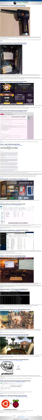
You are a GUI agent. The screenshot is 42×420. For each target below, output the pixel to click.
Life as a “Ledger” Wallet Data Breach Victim (10, 144)
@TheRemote (22, 417)
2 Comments (16, 6)
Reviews (25, 6)
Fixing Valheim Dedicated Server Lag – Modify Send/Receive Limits (15, 309)
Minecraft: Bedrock (25, 335)
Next (38, 415)
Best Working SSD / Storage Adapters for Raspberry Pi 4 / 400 (14, 179)
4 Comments (16, 290)
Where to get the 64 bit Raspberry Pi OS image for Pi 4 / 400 (13, 110)
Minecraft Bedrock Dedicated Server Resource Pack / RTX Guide (14, 334)
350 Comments (18, 396)
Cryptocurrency (21, 82)
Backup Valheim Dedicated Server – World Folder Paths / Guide (14, 230)
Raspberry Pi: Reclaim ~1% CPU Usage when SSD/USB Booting (14, 289)
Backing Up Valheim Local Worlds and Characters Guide (12, 204)
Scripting (21, 360)
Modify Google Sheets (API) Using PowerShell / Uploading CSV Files (15, 380)
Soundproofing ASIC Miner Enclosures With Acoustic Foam (13, 43)
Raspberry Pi (22, 111)
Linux (19, 111)
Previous (14, 415)
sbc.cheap (26, 0)
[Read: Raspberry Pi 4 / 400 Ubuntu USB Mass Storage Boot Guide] (10, 403)
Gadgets (19, 6)
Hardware (22, 6)
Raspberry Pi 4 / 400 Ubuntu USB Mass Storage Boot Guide (13, 395)
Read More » (1, 41)
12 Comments (18, 310)
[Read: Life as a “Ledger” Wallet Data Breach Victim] (9, 158)
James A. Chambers (23, 2)
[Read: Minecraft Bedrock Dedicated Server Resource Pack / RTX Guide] (17, 345)
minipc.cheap (33, 0)
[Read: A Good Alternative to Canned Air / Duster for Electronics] (15, 21)
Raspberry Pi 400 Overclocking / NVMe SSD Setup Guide (13, 256)
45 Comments (18, 335)
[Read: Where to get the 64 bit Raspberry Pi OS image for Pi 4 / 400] (17, 125)
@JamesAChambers (22, 416)
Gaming (19, 231)
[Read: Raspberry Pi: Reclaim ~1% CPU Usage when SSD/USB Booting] (15, 297)
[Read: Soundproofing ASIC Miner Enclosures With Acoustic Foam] (11, 59)
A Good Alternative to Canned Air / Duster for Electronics (13, 5)
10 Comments (16, 111)
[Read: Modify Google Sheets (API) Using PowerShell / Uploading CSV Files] (11, 386)
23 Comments (16, 82)
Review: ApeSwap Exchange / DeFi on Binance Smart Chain (13, 81)
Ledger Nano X (6, 171)
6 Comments (16, 231)
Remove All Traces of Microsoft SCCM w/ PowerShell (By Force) (14, 359)
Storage (25, 111)
